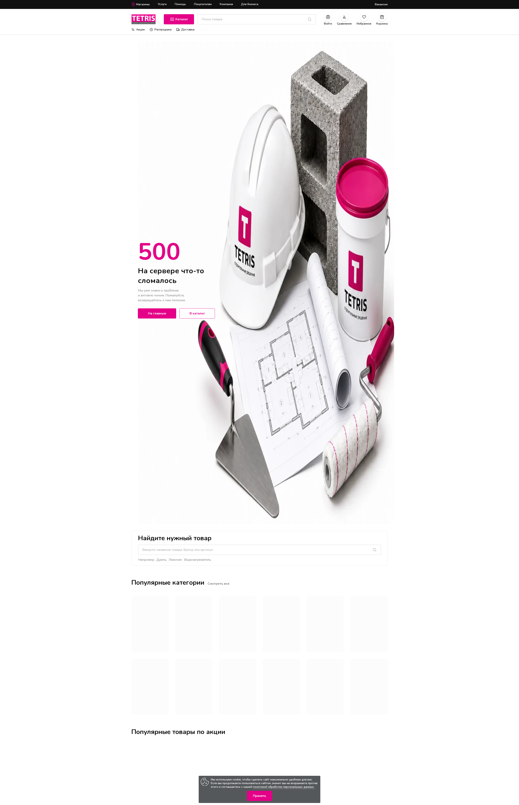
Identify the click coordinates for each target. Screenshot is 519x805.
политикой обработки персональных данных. (283, 787)
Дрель (161, 559)
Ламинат (175, 559)
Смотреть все (218, 583)
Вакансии (381, 4)
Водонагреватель (197, 559)
